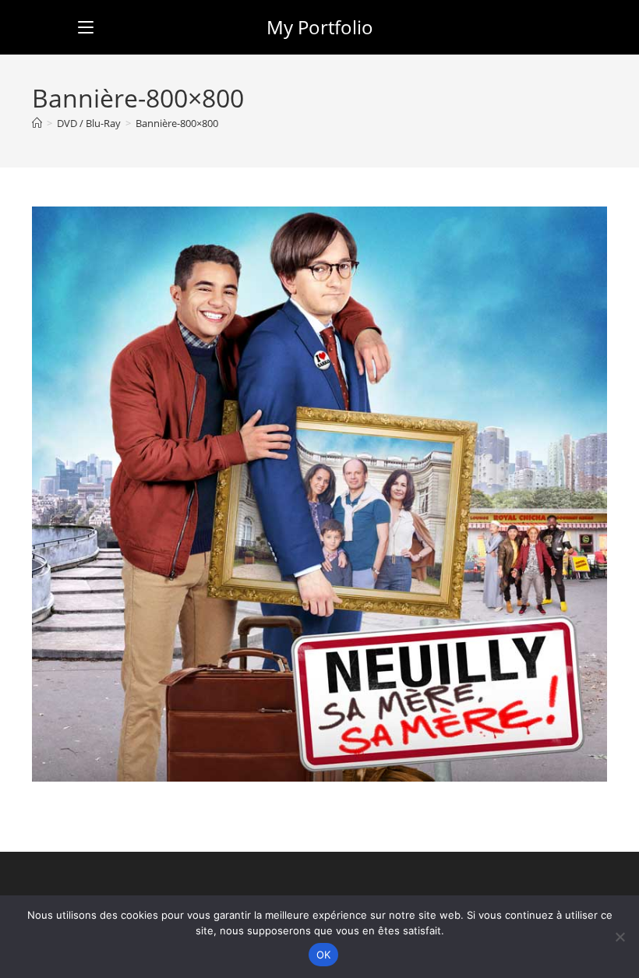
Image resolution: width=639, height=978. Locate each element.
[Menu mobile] (86, 26)
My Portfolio (320, 27)
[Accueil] (37, 123)
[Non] (619, 936)
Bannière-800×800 (177, 123)
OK (323, 954)
